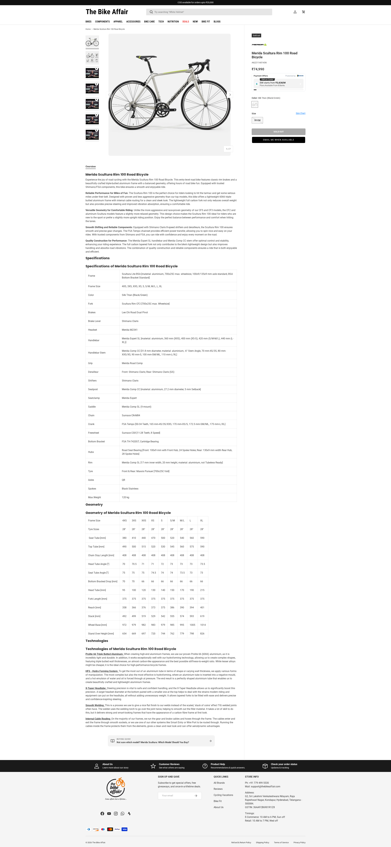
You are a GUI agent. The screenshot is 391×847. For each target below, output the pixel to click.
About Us (218, 807)
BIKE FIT (206, 21)
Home (88, 29)
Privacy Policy (299, 842)
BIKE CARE (149, 21)
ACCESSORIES (133, 21)
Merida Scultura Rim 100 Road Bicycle (109, 29)
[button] (303, 12)
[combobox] (209, 12)
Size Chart (300, 113)
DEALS (186, 21)
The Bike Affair (98, 842)
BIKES (88, 21)
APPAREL (118, 21)
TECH (161, 21)
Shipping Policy (262, 842)
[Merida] (259, 44)
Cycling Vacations (223, 795)
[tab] (91, 166)
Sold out (279, 131)
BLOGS (217, 21)
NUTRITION (173, 21)
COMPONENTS (102, 21)
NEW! (195, 21)
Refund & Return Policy (241, 842)
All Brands (219, 782)
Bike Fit (218, 801)
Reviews (218, 788)
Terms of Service (281, 842)
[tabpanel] (161, 450)
